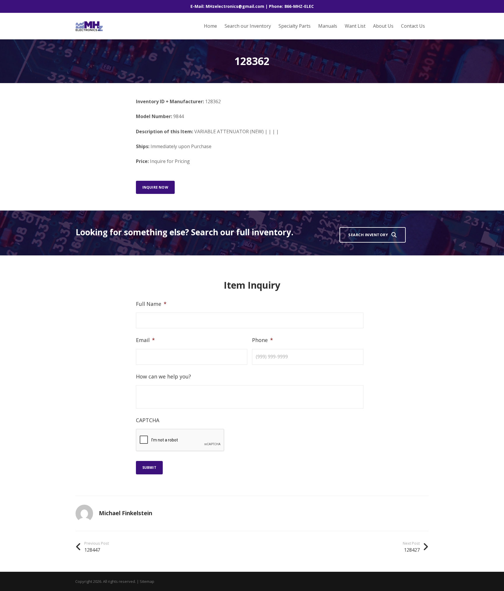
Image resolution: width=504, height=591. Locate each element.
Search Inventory (368, 234)
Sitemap (147, 581)
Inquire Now (155, 187)
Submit (149, 467)
